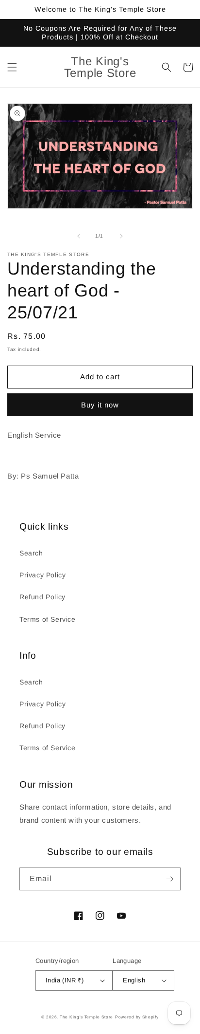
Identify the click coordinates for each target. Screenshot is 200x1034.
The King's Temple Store (86, 1017)
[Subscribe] (169, 879)
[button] (12, 67)
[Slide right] (121, 236)
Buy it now (100, 405)
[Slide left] (78, 236)
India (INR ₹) (64, 980)
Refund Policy (42, 597)
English (134, 980)
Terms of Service (47, 619)
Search (31, 553)
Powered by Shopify (137, 1017)
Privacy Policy (42, 575)
